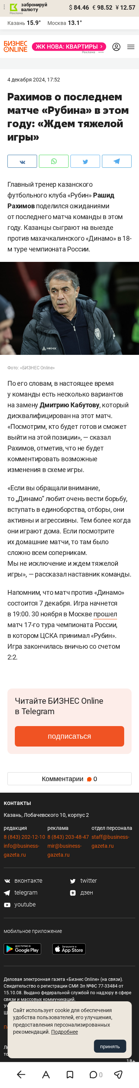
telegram (25, 892)
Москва (56, 23)
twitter (88, 880)
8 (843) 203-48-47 (68, 837)
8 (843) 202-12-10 (24, 837)
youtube (24, 904)
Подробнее (64, 1032)
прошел (105, 614)
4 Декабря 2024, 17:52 (33, 80)
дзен (86, 892)
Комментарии (69, 779)
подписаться (69, 736)
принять (110, 1046)
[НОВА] (66, 46)
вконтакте (27, 880)
